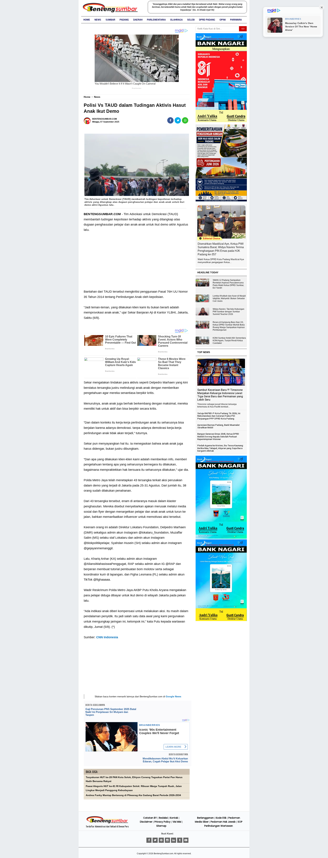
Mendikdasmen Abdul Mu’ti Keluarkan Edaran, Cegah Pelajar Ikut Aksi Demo (165, 760)
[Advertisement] (137, 263)
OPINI (223, 19)
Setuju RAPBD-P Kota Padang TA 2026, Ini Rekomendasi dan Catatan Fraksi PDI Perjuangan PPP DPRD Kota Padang (218, 416)
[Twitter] (155, 840)
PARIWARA (236, 19)
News (97, 19)
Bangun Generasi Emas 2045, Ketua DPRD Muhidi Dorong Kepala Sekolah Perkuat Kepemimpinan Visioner (218, 436)
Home (86, 19)
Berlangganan (205, 817)
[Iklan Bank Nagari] (221, 538)
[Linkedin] (173, 840)
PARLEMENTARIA (156, 19)
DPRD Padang (207, 19)
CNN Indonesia (107, 637)
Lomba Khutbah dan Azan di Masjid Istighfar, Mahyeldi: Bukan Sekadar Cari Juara (229, 298)
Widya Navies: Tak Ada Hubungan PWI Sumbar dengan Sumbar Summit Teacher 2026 (228, 311)
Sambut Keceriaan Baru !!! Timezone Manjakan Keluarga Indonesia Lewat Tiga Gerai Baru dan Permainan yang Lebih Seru (220, 394)
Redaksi (163, 817)
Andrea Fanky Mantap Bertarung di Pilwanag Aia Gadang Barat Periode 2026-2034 (133, 795)
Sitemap (161, 826)
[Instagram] (167, 840)
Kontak (174, 817)
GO (242, 29)
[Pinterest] (161, 840)
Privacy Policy (162, 821)
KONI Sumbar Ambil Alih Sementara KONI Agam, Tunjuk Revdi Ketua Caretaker (229, 340)
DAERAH (137, 19)
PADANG (124, 19)
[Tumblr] (179, 840)
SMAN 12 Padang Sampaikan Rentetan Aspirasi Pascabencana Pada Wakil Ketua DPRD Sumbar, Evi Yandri (228, 284)
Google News (173, 696)
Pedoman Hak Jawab (223, 821)
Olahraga (176, 19)
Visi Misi (177, 821)
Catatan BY (150, 817)
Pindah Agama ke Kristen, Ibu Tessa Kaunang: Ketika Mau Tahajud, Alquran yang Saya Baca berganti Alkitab (220, 448)
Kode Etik (221, 817)
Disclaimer (146, 821)
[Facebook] (149, 840)
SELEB (191, 19)
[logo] (107, 822)
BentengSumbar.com (163, 853)
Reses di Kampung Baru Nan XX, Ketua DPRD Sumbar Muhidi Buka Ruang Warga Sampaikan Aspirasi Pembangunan (229, 326)
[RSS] (185, 840)
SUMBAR (110, 19)
